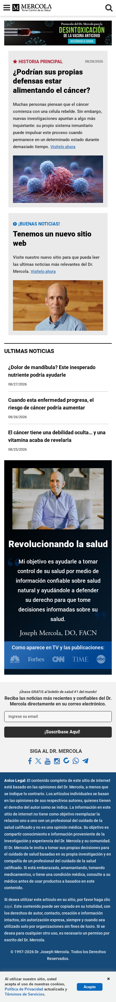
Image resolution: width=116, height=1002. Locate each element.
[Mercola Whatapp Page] (76, 761)
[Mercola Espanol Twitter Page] (38, 761)
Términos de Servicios (24, 994)
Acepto (90, 987)
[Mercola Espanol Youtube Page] (48, 761)
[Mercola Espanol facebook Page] (30, 761)
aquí (8, 906)
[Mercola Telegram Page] (85, 761)
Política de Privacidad (24, 989)
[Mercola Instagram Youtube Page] (57, 761)
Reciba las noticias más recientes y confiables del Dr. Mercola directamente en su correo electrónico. (58, 701)
